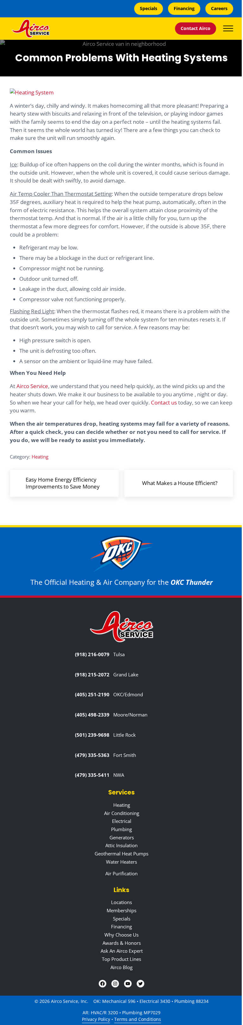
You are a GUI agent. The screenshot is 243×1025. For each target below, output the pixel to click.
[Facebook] (102, 983)
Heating (40, 456)
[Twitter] (140, 983)
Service (32, 386)
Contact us (164, 402)
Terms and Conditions (137, 1019)
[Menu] (228, 28)
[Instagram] (115, 983)
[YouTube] (128, 983)
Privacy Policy (96, 1019)
